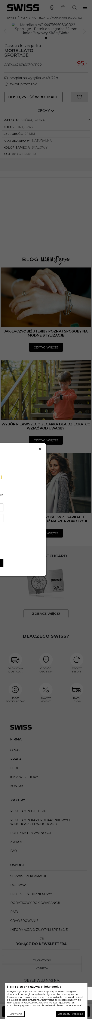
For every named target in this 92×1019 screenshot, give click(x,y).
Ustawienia (15, 1013)
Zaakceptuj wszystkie (70, 1013)
